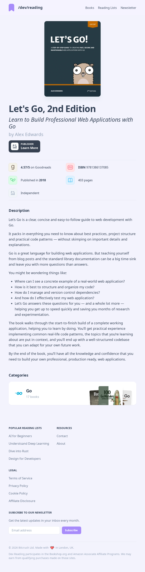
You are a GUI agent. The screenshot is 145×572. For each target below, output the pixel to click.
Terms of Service (20, 478)
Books (89, 8)
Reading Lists (107, 8)
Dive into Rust (19, 451)
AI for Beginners (20, 436)
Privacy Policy (18, 486)
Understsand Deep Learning (29, 443)
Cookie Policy (18, 493)
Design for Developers (25, 459)
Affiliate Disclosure (22, 501)
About (61, 443)
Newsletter (128, 8)
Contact (62, 436)
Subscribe (71, 530)
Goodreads (43, 167)
